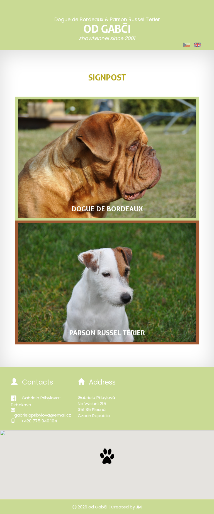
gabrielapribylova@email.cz (42, 415)
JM (139, 507)
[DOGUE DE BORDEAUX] (107, 158)
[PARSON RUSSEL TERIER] (107, 282)
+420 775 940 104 (39, 421)
